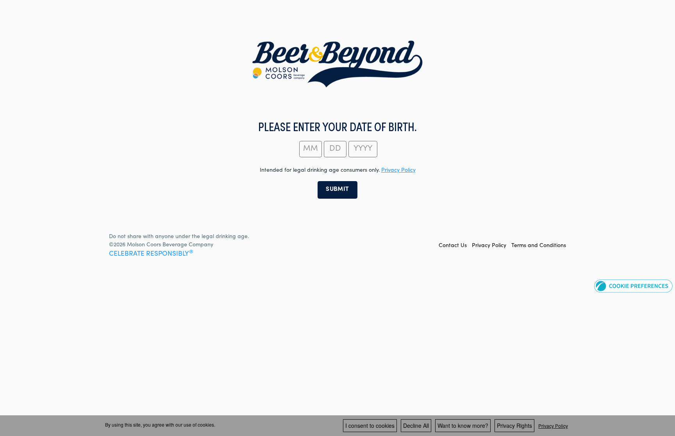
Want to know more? (463, 425)
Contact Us (453, 246)
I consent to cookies (370, 425)
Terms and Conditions (538, 246)
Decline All (416, 425)
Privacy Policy (489, 246)
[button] (633, 285)
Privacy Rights (514, 425)
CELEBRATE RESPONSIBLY (151, 254)
